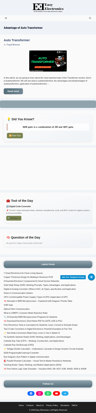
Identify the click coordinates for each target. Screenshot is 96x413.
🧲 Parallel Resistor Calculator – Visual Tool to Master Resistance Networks (37, 361)
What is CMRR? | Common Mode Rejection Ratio (26, 313)
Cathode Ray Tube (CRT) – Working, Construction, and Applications (34, 341)
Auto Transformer (17, 40)
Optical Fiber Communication (17, 309)
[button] (90, 18)
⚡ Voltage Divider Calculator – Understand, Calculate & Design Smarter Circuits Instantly (43, 349)
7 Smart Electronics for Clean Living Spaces (23, 273)
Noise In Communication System (18, 293)
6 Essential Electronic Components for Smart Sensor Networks (31, 281)
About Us (40, 405)
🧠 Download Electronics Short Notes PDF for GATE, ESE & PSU (33, 321)
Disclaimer (64, 405)
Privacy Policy (52, 405)
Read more (13, 91)
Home (21, 405)
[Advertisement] (48, 168)
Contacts (30, 405)
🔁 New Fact (15, 135)
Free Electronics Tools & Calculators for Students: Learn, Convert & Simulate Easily (41, 325)
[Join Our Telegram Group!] (91, 277)
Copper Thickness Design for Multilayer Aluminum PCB (28, 277)
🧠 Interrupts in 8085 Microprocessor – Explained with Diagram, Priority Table (38, 301)
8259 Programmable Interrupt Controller (21, 353)
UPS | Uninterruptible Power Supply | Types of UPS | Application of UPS (36, 297)
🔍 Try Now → (14, 218)
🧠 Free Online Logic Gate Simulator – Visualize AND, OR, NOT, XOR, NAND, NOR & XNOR (45, 369)
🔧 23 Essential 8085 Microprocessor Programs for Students (30, 317)
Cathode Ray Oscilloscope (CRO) (19, 345)
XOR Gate (8, 305)
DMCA (74, 405)
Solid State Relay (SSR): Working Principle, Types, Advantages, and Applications (40, 285)
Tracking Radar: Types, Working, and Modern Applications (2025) (32, 365)
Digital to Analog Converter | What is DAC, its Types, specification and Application (40, 289)
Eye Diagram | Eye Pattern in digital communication (26, 357)
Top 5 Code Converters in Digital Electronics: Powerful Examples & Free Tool (38, 329)
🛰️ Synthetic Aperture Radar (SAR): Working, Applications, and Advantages (37, 337)
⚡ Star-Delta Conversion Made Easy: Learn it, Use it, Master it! (32, 333)
